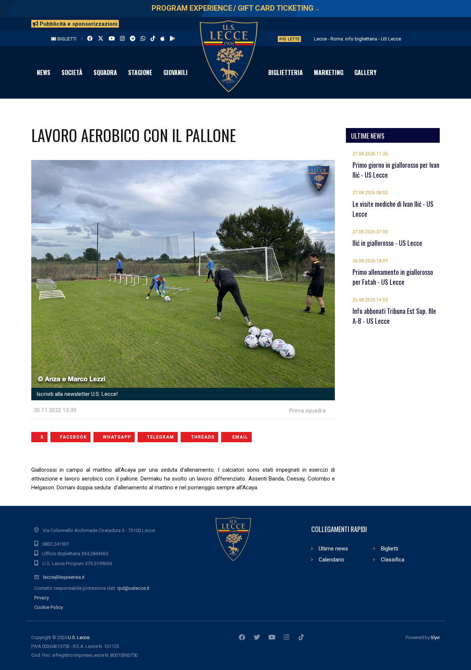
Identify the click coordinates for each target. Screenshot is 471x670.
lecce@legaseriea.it (64, 577)
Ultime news (333, 548)
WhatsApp (117, 437)
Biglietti (66, 39)
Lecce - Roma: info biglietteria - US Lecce (357, 39)
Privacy (41, 597)
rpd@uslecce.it (133, 588)
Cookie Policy (48, 607)
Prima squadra (307, 410)
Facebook (73, 437)
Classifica (392, 559)
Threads (203, 437)
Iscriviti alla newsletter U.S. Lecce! (76, 394)
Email (240, 437)
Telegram (160, 437)
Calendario (331, 559)
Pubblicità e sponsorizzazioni (77, 24)
